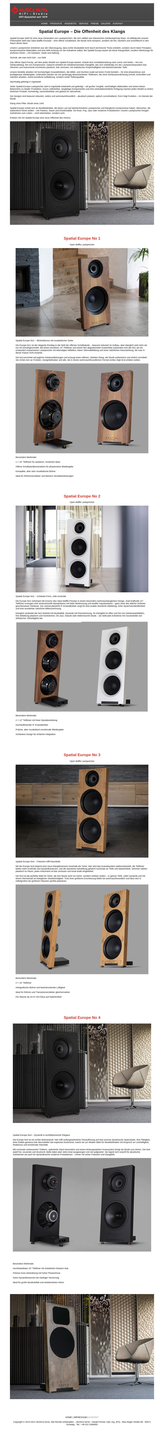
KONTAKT (94, 1417)
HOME (68, 1417)
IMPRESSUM (80, 1417)
